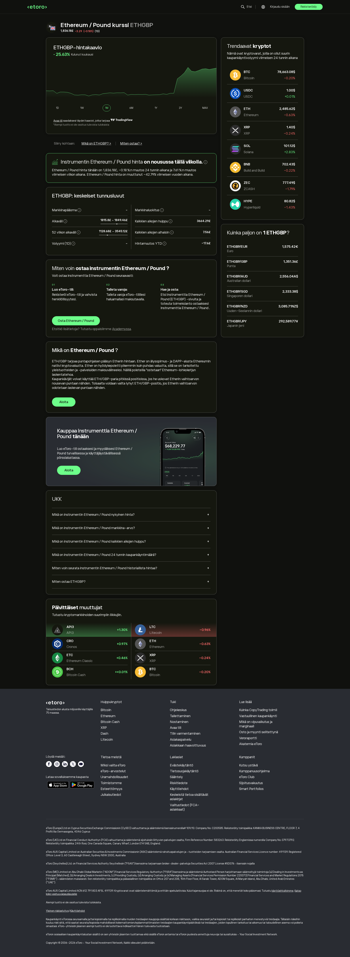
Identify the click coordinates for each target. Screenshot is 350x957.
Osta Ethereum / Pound (76, 321)
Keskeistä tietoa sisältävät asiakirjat (189, 797)
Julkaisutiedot (111, 795)
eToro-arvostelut (113, 771)
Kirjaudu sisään (280, 6)
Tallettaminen (180, 716)
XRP (104, 728)
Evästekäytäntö (181, 765)
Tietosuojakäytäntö (184, 771)
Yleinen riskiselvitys (57, 910)
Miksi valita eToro (113, 765)
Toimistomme (111, 783)
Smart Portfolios (251, 789)
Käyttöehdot (179, 789)
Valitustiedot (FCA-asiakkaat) (184, 807)
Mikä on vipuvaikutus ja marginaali (255, 724)
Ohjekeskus (178, 710)
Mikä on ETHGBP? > (96, 143)
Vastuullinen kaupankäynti (258, 716)
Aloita (63, 402)
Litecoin (107, 739)
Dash (104, 733)
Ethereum (108, 716)
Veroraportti (248, 738)
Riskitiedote (179, 783)
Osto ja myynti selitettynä (258, 732)
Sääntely (176, 777)
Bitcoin (106, 710)
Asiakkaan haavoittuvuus (188, 745)
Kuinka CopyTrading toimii (258, 710)
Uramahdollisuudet (114, 777)
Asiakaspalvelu (180, 739)
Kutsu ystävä (248, 765)
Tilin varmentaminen (185, 733)
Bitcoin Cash (110, 722)
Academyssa (121, 329)
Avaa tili (58, 120)
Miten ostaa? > (131, 143)
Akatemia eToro (250, 744)
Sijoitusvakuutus (251, 783)
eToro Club (246, 777)
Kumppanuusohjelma (254, 771)
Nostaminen (179, 722)
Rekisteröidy (309, 6)
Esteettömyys (111, 789)
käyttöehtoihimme (282, 890)
